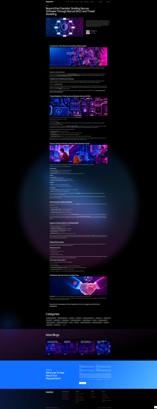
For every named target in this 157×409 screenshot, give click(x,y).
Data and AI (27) (49, 320)
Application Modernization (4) (62, 318)
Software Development (65, 396)
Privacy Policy (99, 379)
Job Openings (93, 396)
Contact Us (100, 1)
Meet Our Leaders (104, 394)
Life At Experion (93, 397)
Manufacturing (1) (57, 324)
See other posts (93, 33)
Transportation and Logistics (80, 397)
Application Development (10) (51, 318)
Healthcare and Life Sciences (80, 400)
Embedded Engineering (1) (103, 320)
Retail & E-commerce (79, 396)
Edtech (77, 403)
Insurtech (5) (106, 322)
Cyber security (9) (99, 318)
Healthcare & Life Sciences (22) (85, 322)
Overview (103, 393)
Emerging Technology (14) (51, 322)
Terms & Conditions (108, 407)
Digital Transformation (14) (87, 320)
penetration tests (56, 184)
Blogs (92, 394)
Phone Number (98, 368)
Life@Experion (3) (49, 324)
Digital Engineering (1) (65, 320)
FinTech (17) (76, 322)
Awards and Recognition (105, 397)
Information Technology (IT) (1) (97, 322)
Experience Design (65, 394)
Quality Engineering (65, 397)
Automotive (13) (78, 318)
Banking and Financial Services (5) (89, 318)
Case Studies (93, 393)
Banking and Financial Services (80, 393)
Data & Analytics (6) (107, 318)
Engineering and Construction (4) (62, 322)
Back (47, 5)
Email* (80, 368)
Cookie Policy (103, 407)
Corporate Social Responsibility (106, 400)
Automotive (77, 401)
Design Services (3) (57, 320)
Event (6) (71, 322)
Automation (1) (71, 318)
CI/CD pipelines (68, 87)
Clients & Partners (104, 396)
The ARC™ (67, 1)
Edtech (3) (94, 320)
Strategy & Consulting (65, 393)
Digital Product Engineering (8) (75, 320)
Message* (80, 372)
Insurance (77, 394)
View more (64, 324)
